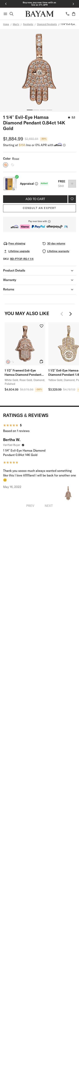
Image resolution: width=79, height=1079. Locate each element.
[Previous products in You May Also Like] (63, 314)
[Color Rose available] (5, 164)
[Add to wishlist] (72, 199)
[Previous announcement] (5, 4)
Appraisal (27, 183)
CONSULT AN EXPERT (39, 208)
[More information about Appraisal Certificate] (36, 184)
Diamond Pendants (47, 24)
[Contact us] (67, 14)
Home (6, 24)
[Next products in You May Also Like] (70, 314)
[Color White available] (12, 164)
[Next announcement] (73, 4)
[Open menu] (5, 14)
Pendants (28, 24)
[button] (39, 224)
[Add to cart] (41, 361)
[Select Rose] (8, 362)
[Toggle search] (11, 14)
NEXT (49, 505)
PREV (30, 505)
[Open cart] (73, 14)
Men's (16, 24)
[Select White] (13, 362)
